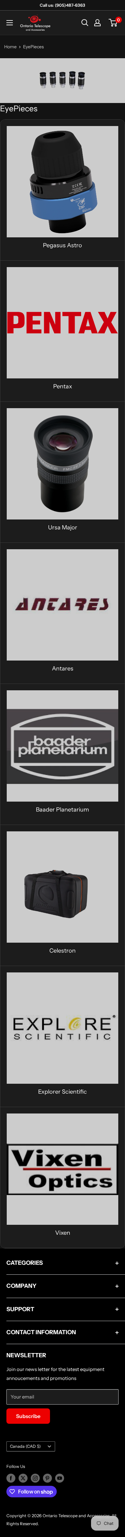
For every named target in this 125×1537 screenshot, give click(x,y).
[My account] (97, 22)
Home (10, 47)
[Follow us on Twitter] (23, 1478)
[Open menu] (9, 22)
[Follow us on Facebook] (10, 1478)
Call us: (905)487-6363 (62, 5)
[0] (113, 23)
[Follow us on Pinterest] (47, 1478)
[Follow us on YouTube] (59, 1478)
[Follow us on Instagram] (35, 1478)
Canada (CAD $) (25, 1446)
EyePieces (33, 47)
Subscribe (28, 1416)
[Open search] (84, 22)
